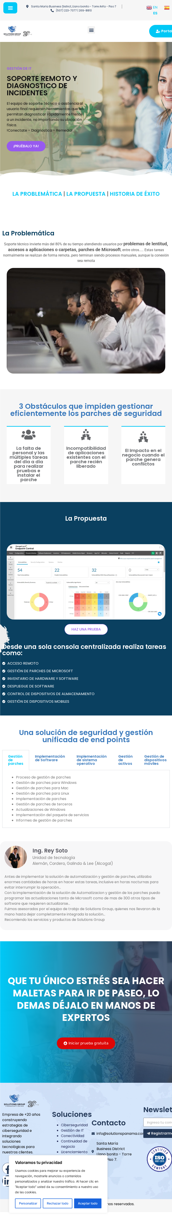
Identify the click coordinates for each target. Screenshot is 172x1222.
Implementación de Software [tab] (50, 758)
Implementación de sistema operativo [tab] (92, 760)
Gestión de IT (72, 1130)
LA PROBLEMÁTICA (37, 194)
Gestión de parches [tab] (15, 760)
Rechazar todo (57, 1203)
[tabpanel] (86, 799)
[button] (91, 30)
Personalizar (28, 1203)
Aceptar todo (87, 1203)
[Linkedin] (7, 1181)
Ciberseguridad (74, 1125)
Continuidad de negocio (74, 1144)
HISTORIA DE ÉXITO (135, 194)
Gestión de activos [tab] (125, 760)
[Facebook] (7, 1168)
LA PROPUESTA (85, 194)
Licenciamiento (74, 1152)
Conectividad (72, 1135)
